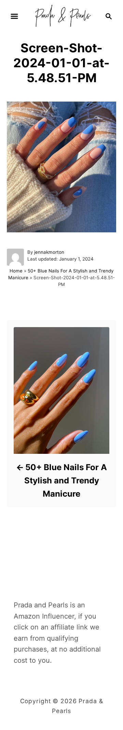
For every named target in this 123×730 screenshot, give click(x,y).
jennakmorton (49, 252)
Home (16, 270)
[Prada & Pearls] (61, 16)
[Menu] (14, 16)
